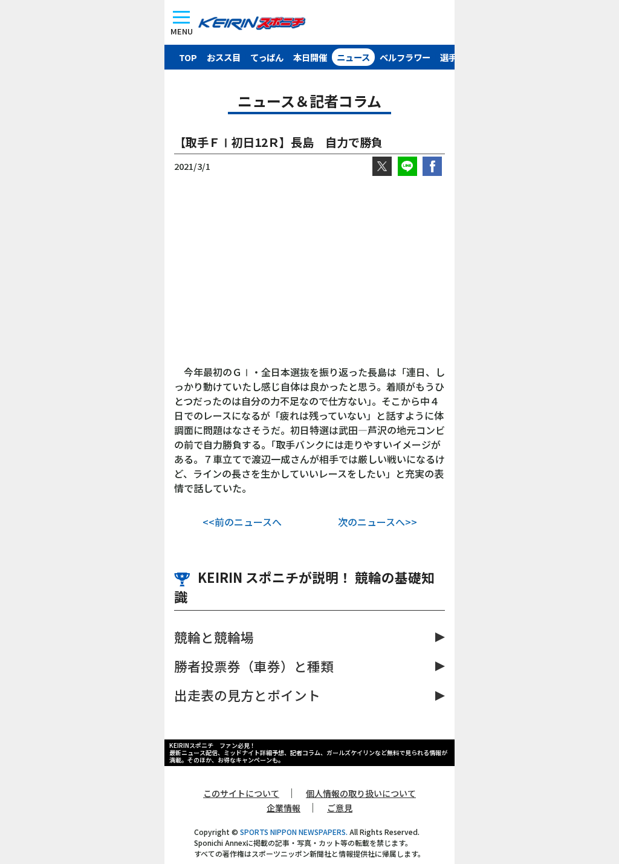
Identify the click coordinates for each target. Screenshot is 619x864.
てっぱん (267, 57)
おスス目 (224, 57)
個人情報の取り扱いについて (361, 793)
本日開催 (310, 57)
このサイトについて (241, 793)
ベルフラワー (405, 57)
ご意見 (339, 808)
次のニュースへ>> (377, 522)
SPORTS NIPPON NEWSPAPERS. (294, 832)
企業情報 (283, 808)
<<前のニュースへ (242, 522)
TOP (188, 57)
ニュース (353, 57)
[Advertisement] (309, 270)
